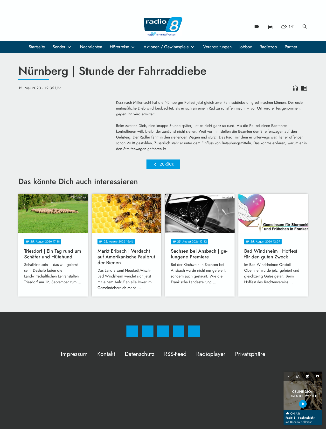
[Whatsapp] (42, 26)
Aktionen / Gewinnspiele (166, 47)
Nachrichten (91, 47)
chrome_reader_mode (304, 88)
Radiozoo (268, 47)
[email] (62, 26)
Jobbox (245, 47)
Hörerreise (119, 47)
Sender (59, 47)
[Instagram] (33, 26)
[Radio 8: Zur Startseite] (163, 26)
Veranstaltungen (217, 47)
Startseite (37, 47)
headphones (295, 88)
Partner (291, 47)
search (305, 26)
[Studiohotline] (52, 26)
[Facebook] (23, 26)
